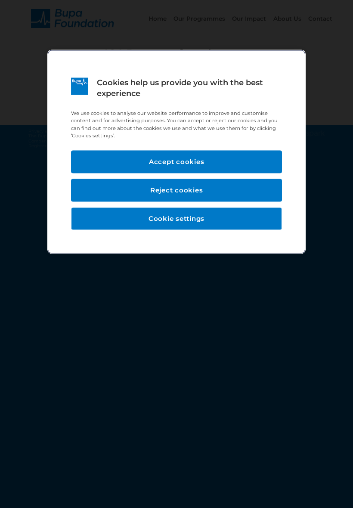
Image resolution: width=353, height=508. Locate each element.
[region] (176, 152)
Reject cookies (176, 190)
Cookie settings (176, 218)
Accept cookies (176, 162)
